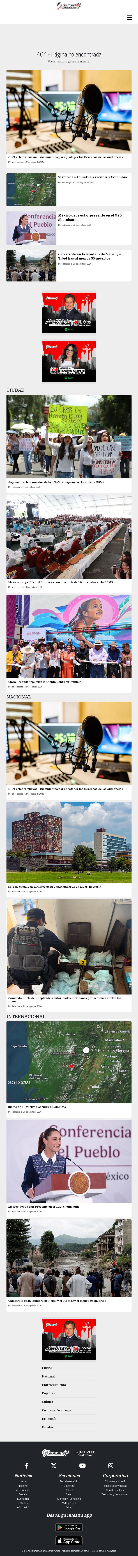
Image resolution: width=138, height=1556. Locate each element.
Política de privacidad (115, 1485)
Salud (69, 1494)
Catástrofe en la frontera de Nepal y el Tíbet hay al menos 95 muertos (57, 1300)
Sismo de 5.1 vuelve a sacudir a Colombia (92, 177)
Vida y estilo (69, 1502)
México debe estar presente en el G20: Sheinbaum (43, 1206)
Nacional (48, 1376)
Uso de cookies (115, 1489)
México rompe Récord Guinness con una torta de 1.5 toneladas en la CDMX (60, 582)
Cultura (47, 1402)
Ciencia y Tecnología (56, 1410)
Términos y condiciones (115, 1494)
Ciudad (47, 1368)
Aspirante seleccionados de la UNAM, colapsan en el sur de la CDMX (56, 482)
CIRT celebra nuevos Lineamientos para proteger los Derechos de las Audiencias (65, 157)
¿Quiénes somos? (115, 1481)
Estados (47, 1427)
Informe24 (23, 1507)
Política (23, 1494)
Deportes (48, 1393)
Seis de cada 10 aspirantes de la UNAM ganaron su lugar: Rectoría (54, 886)
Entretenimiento (54, 1385)
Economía (49, 1418)
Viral (69, 1507)
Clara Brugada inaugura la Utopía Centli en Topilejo (44, 682)
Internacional (23, 1489)
